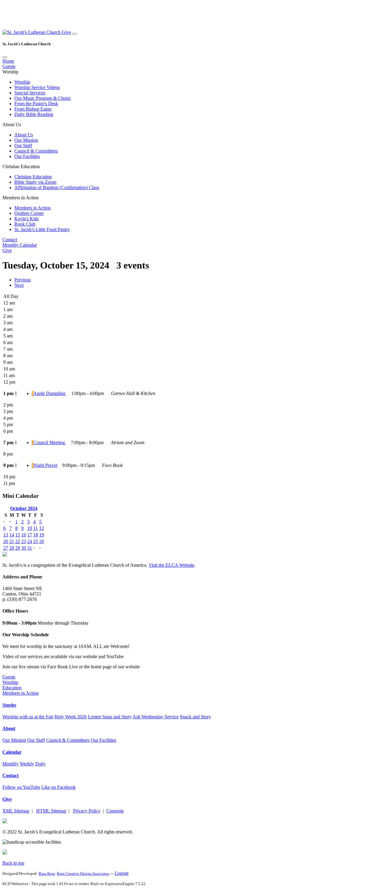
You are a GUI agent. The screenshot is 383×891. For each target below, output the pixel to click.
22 (17, 541)
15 (17, 534)
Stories (9, 705)
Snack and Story (195, 716)
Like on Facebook (58, 787)
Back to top (13, 863)
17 (29, 534)
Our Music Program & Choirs (42, 98)
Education (12, 687)
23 (23, 541)
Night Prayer (45, 465)
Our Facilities (27, 156)
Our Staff (23, 145)
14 (11, 534)
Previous (22, 279)
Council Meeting (49, 442)
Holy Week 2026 (70, 716)
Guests (8, 66)
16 (23, 534)
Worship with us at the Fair (27, 716)
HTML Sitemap (51, 810)
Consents (115, 810)
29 (17, 548)
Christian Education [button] (21, 166)
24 (29, 541)
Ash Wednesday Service (156, 716)
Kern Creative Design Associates (83, 873)
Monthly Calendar (19, 245)
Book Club (24, 224)
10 (29, 528)
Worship (22, 82)
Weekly (27, 763)
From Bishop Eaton (32, 108)
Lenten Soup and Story (110, 716)
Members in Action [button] (20, 197)
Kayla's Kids (26, 218)
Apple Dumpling (49, 393)
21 (11, 541)
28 (11, 548)
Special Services (29, 92)
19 (41, 534)
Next (19, 285)
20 (5, 541)
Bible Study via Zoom (35, 182)
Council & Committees (36, 150)
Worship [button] (10, 71)
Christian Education (33, 176)
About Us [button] (11, 124)
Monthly (10, 763)
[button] (32, 32)
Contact (9, 239)
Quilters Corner (29, 213)
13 (5, 534)
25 (35, 541)
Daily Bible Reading (33, 114)
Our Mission (26, 140)
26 (41, 541)
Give (66, 32)
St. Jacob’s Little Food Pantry (42, 229)
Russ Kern (47, 873)
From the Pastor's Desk (36, 103)
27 (5, 548)
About (8, 728)
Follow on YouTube (21, 787)
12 (41, 528)
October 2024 (23, 508)
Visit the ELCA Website (171, 565)
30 (23, 548)
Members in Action (32, 207)
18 (35, 534)
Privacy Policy (87, 810)
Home (8, 61)
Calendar (12, 752)
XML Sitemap (15, 810)
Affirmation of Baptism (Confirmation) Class (56, 187)
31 (29, 548)
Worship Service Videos (37, 87)
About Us (23, 134)
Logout (121, 873)
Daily (40, 763)
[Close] (4, 57)
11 (35, 528)
